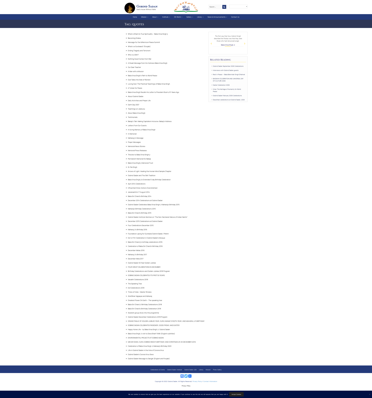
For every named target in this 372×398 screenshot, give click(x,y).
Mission (144, 17)
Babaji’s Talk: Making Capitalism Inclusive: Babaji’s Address (149, 121)
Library (199, 17)
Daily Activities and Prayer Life (139, 100)
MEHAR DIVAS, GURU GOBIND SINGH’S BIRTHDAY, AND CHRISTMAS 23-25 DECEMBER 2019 (161, 342)
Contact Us (235, 17)
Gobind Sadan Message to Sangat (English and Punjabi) (148, 358)
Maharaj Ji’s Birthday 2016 (137, 229)
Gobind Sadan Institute (174, 370)
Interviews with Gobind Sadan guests (226, 70)
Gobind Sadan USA (190, 370)
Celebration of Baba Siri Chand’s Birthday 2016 (145, 246)
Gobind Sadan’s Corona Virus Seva (140, 354)
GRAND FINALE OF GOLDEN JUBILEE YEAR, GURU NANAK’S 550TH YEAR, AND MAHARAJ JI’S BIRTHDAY (165, 321)
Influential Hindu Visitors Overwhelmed (142, 188)
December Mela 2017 (135, 259)
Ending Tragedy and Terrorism (138, 50)
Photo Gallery (217, 370)
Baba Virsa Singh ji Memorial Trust (140, 163)
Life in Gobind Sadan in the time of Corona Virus (145, 350)
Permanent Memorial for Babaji (139, 159)
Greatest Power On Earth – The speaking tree (144, 300)
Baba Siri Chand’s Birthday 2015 (139, 213)
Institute (165, 17)
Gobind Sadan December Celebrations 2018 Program (147, 317)
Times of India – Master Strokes (139, 292)
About (154, 17)
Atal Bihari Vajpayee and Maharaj (139, 296)
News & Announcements (216, 17)
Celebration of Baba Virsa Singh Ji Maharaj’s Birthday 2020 (149, 346)
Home (135, 17)
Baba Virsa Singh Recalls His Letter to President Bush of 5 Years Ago (153, 92)
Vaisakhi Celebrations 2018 (137, 279)
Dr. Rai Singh (132, 167)
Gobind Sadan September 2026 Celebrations (228, 66)
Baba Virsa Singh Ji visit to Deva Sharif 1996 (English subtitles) (151, 333)
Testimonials (132, 117)
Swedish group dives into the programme (143, 313)
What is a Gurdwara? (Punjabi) (139, 46)
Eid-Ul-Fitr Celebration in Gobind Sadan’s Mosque (146, 238)
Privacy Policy (197, 381)
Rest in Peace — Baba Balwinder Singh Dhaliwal (229, 74)
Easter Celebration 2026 (221, 85)
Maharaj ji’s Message (135, 138)
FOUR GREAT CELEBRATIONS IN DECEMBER (143, 267)
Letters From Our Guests (137, 125)
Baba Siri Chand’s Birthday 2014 (139, 196)
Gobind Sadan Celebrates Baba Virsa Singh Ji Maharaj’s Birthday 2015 (153, 204)
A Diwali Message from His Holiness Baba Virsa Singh (147, 63)
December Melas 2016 (136, 250)
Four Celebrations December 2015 (140, 225)
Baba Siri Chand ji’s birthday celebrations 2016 (144, 242)
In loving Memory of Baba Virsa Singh (141, 130)
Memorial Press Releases (137, 150)
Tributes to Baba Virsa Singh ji (138, 155)
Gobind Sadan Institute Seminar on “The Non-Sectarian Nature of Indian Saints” (157, 217)
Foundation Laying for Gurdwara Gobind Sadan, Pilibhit (148, 234)
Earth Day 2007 (133, 105)
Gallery (188, 17)
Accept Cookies (236, 394)
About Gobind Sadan (135, 96)
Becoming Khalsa (134, 38)
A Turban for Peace (134, 88)
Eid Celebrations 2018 (135, 288)
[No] (370, 394)
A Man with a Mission (135, 71)
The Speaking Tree (134, 284)
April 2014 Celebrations (136, 184)
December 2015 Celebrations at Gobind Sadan (145, 221)
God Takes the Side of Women (138, 80)
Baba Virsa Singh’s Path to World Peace (142, 75)
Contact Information (210, 381)
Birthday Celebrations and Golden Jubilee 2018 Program (148, 271)
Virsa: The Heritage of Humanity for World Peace (227, 90)
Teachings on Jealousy (136, 109)
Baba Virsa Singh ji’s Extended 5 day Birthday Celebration (149, 179)
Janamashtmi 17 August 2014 (138, 192)
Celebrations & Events (157, 370)
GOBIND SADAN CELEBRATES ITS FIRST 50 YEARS (146, 275)
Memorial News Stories (136, 146)
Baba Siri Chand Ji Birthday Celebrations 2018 (144, 304)
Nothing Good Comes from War (139, 59)
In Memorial (131, 134)
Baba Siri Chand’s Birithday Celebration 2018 (144, 309)
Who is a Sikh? (133, 55)
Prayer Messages (134, 142)
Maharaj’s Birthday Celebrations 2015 (141, 209)
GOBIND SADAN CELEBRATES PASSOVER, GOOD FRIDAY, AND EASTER (153, 325)
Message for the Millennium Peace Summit (143, 42)
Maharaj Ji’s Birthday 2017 (137, 254)
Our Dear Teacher (134, 67)
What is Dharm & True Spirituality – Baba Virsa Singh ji (147, 34)
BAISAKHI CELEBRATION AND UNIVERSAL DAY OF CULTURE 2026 (228, 80)
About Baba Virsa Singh (136, 113)
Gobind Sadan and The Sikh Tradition (141, 175)
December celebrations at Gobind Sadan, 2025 (229, 100)
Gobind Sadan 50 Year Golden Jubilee (141, 263)
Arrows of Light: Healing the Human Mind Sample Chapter (149, 171)
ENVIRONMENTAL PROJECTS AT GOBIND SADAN (145, 338)
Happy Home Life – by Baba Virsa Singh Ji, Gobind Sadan (148, 329)
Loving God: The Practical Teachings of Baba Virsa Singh (148, 84)
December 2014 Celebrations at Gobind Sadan (145, 200)
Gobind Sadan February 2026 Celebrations (227, 96)
